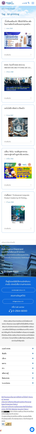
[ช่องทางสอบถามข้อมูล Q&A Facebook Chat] (32, 429)
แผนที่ (3, 265)
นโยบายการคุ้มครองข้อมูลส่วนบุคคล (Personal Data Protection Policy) (16, 403)
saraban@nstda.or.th (18, 290)
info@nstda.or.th (18, 301)
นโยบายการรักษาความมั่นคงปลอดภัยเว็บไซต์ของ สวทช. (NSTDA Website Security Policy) (17, 407)
